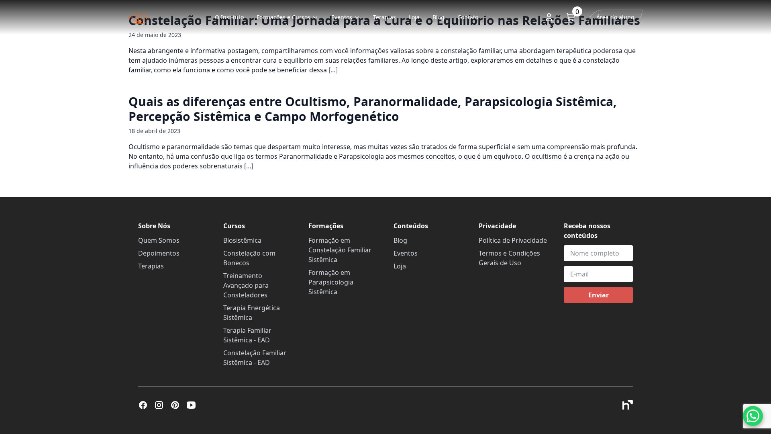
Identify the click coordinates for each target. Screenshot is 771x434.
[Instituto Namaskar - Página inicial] (138, 17)
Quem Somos (158, 240)
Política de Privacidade (513, 240)
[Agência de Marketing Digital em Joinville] (627, 405)
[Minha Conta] (549, 17)
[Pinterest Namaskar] (175, 405)
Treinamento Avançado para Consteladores (246, 285)
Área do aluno (615, 17)
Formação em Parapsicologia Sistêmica (330, 282)
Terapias (384, 17)
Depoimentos (158, 253)
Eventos (341, 17)
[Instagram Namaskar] (159, 405)
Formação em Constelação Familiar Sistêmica (339, 250)
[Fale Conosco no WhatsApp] (753, 416)
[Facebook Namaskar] (143, 405)
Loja (414, 17)
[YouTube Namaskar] (191, 405)
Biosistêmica (242, 240)
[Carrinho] (571, 17)
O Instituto (229, 17)
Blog (438, 17)
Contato (467, 17)
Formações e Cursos (283, 17)
